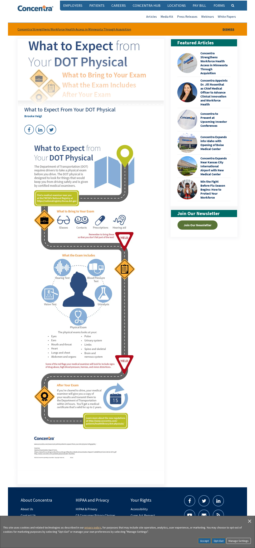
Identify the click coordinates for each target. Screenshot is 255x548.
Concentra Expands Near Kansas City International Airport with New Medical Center (213, 166)
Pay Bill (199, 5)
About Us (27, 509)
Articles (151, 17)
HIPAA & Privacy (86, 509)
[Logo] (35, 8)
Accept (204, 541)
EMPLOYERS (72, 5)
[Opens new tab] (218, 515)
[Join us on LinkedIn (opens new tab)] (218, 500)
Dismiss (228, 29)
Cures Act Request (143, 515)
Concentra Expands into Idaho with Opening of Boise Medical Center (213, 143)
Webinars (207, 17)
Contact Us (28, 515)
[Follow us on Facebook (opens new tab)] (189, 500)
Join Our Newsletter (197, 225)
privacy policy (92, 527)
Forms (219, 5)
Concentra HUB (146, 5)
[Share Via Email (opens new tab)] (204, 515)
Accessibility (139, 509)
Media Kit (167, 17)
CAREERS (118, 5)
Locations (176, 5)
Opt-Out (219, 541)
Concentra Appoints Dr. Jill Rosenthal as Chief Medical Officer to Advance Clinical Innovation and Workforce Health (214, 92)
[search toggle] (232, 5)
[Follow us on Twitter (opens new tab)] (204, 500)
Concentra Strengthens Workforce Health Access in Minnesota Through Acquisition (74, 29)
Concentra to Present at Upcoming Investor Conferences (213, 120)
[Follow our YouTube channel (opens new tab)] (189, 515)
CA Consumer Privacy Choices (95, 515)
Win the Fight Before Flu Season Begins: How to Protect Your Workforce (212, 189)
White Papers (227, 17)
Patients (96, 5)
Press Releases (187, 17)
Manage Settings (239, 541)
